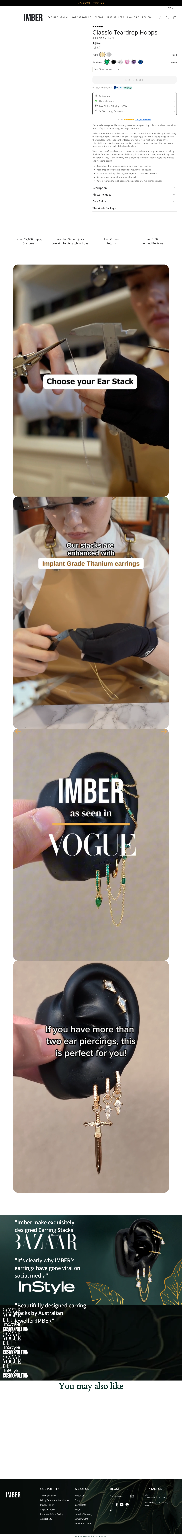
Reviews (147, 17)
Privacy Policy (47, 1504)
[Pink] (18, 1472)
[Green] (7, 1472)
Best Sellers (115, 17)
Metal (95, 55)
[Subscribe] (132, 1496)
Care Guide (99, 201)
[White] (14, 1472)
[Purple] (21, 1472)
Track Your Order (83, 1523)
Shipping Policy (48, 1509)
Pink (127, 61)
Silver (109, 54)
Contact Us (80, 1504)
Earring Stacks (58, 17)
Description (99, 188)
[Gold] (7, 1468)
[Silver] (10, 1468)
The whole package (104, 208)
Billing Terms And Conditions (54, 1500)
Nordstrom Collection (88, 17)
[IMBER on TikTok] (111, 1509)
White (120, 61)
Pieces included (101, 194)
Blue (140, 61)
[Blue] (25, 1472)
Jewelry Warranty (83, 1514)
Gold (102, 54)
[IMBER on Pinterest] (127, 1504)
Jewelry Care (81, 1518)
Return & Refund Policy (51, 1514)
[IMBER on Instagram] (111, 1504)
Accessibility (46, 1518)
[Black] (10, 1472)
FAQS (77, 1509)
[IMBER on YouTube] (122, 1504)
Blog (77, 1500)
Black (114, 61)
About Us (133, 17)
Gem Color (97, 62)
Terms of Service (48, 1495)
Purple (134, 61)
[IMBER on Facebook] (116, 1504)
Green (107, 61)
